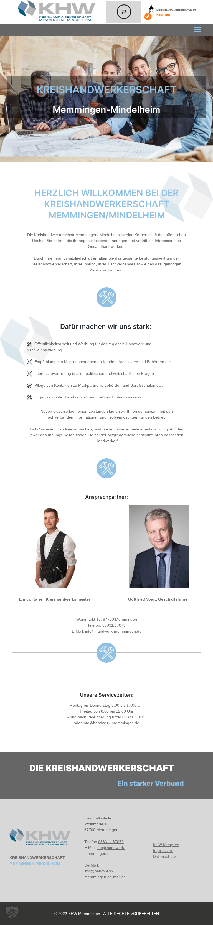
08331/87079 (114, 625)
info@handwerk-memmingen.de (113, 631)
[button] (12, 912)
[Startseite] (39, 837)
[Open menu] (200, 29)
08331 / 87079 (111, 842)
